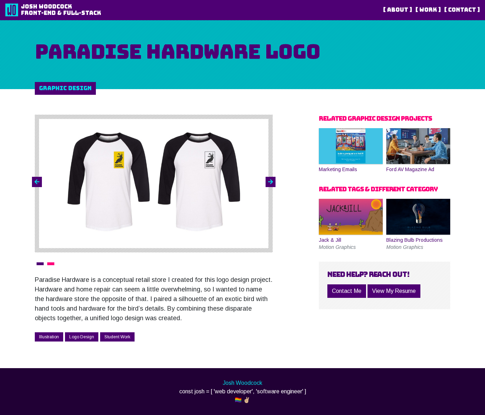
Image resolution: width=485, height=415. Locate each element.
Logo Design (81, 336)
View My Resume (394, 291)
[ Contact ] (462, 9)
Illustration (49, 336)
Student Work (117, 336)
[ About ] (397, 9)
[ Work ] (428, 9)
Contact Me (346, 291)
